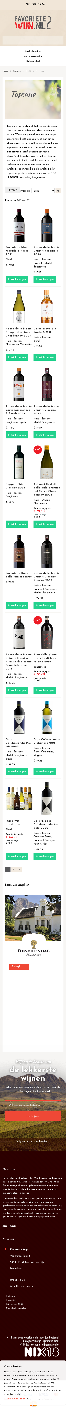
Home (6, 71)
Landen (17, 71)
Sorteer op (24, 191)
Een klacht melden (16, 1309)
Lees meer (49, 1399)
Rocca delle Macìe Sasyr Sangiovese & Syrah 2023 (19, 410)
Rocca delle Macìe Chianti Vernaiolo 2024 (47, 251)
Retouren (11, 1296)
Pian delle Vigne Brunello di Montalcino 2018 (45, 658)
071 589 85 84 (18, 1280)
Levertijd (11, 1300)
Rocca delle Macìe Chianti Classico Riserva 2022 (47, 577)
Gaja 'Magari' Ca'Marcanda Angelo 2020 (46, 824)
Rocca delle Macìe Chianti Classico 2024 (47, 410)
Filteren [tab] (12, 190)
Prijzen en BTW (14, 1304)
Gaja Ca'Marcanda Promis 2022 (19, 743)
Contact (8, 1239)
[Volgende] (19, 869)
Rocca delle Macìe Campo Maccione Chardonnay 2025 (19, 332)
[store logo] (33, 22)
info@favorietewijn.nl (21, 1286)
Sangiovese (14, 152)
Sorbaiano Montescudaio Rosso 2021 (17, 251)
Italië (28, 71)
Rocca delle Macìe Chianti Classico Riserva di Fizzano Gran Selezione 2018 (19, 661)
